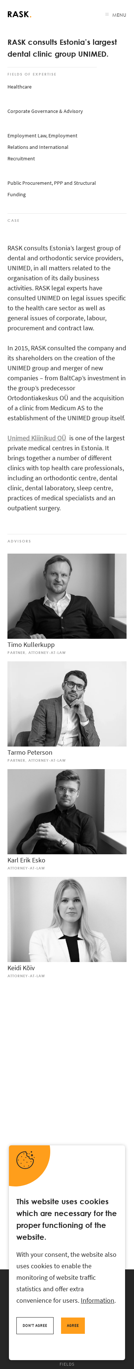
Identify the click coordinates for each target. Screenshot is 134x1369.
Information (97, 1300)
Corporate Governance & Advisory (45, 111)
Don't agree (35, 1325)
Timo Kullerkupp (31, 644)
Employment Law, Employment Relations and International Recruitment (42, 147)
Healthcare (19, 86)
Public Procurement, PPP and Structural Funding (51, 189)
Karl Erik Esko (26, 860)
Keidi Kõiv (21, 968)
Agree (73, 1325)
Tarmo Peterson (29, 752)
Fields (67, 1364)
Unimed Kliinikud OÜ (36, 438)
